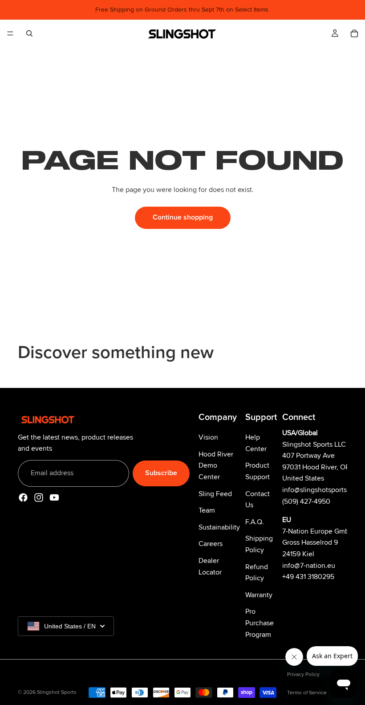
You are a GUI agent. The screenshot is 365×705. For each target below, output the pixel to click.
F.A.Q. (254, 521)
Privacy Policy (303, 674)
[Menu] (10, 33)
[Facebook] (23, 497)
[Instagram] (38, 497)
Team (207, 510)
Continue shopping (183, 217)
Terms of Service (307, 692)
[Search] (29, 33)
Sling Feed (215, 493)
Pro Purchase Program (259, 623)
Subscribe (161, 473)
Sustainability (219, 526)
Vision (208, 437)
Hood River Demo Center (216, 465)
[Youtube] (54, 497)
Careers (211, 543)
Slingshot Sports (57, 692)
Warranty (258, 594)
